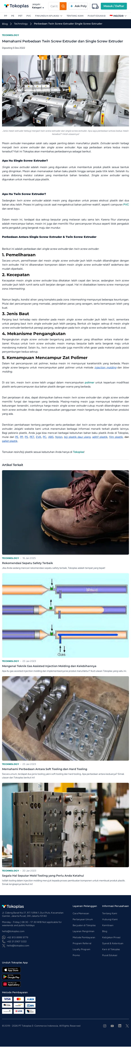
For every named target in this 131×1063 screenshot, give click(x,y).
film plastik (116, 437)
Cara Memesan (81, 913)
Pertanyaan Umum (83, 919)
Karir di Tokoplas (111, 949)
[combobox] (54, 6)
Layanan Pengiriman (83, 931)
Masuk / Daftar (114, 6)
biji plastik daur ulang (77, 437)
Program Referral (82, 943)
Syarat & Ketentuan (112, 943)
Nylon (58, 437)
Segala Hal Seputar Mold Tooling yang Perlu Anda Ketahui (43, 875)
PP (5, 15)
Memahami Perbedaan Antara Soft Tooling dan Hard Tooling (44, 769)
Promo (76, 955)
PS (26, 437)
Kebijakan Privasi (111, 937)
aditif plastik (99, 437)
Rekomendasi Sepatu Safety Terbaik (27, 563)
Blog (104, 931)
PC (44, 437)
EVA (38, 437)
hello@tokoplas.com (18, 945)
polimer (89, 382)
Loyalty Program (81, 949)
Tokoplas (78, 452)
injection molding (105, 367)
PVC (28, 15)
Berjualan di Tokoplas (84, 925)
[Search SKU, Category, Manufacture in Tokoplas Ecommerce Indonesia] (63, 6)
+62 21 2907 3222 (17, 941)
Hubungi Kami (110, 919)
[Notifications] (95, 6)
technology (21, 23)
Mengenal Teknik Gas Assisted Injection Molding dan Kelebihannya (49, 666)
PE (12, 15)
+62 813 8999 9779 (17, 937)
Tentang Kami (75, 15)
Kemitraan (107, 925)
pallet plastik (9, 441)
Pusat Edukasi (97, 15)
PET (20, 15)
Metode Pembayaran (84, 937)
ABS (51, 437)
